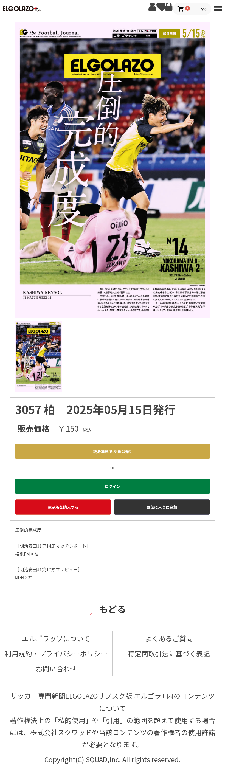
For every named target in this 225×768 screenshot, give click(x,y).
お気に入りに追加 (162, 507)
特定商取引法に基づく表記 (169, 653)
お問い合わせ (56, 668)
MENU (218, 7)
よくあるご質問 (169, 638)
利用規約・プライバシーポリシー (56, 653)
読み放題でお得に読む (112, 451)
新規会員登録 (152, 7)
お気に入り (160, 7)
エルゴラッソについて (56, 638)
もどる (112, 608)
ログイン (169, 7)
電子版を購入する (63, 507)
